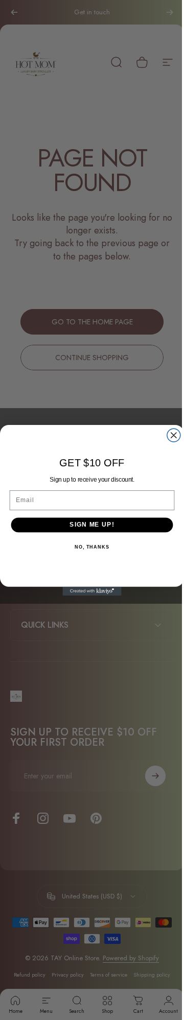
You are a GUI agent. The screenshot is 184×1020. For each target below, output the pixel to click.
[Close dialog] (169, 435)
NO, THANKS (88, 546)
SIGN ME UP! (88, 524)
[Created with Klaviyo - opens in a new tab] (88, 590)
